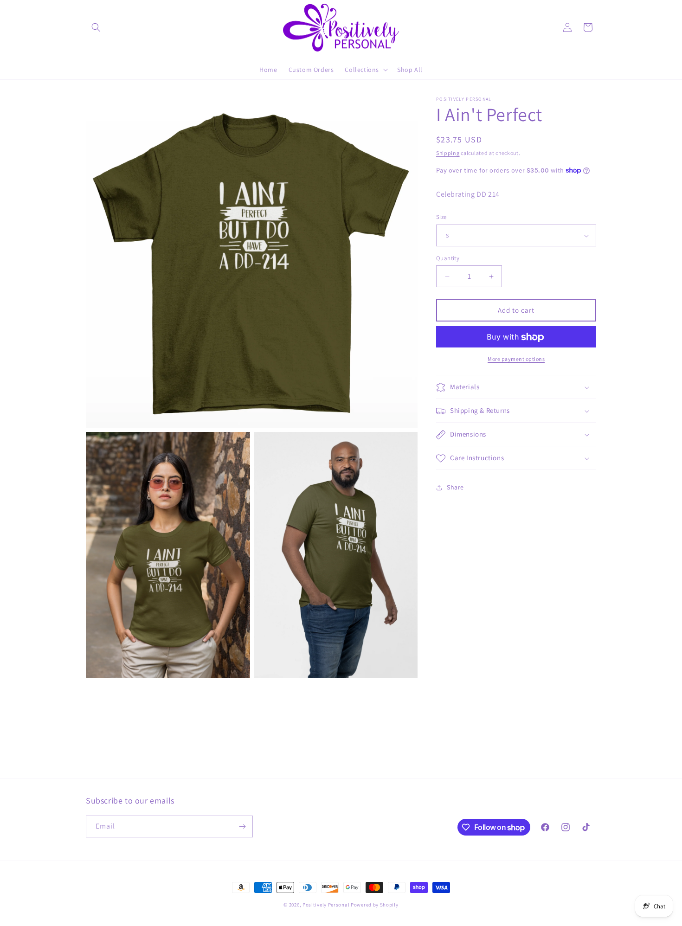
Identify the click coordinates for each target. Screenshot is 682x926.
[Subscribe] (242, 826)
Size (441, 217)
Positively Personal (325, 904)
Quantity (447, 258)
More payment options (516, 359)
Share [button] (455, 487)
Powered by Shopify (375, 904)
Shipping (448, 152)
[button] (96, 27)
